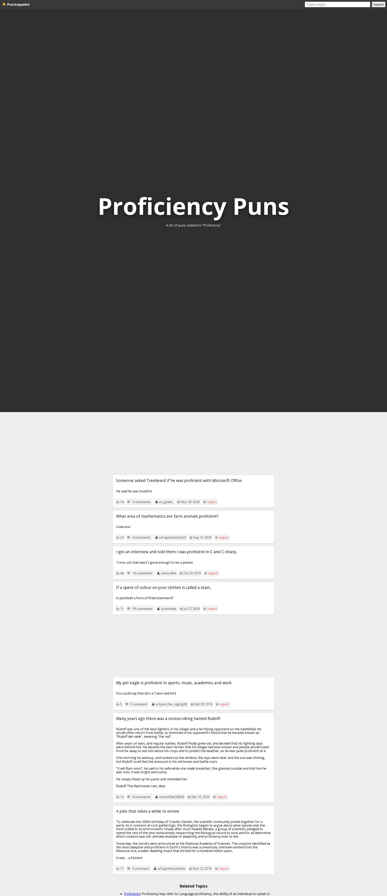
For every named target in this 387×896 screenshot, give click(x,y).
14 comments (142, 573)
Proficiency (132, 894)
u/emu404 (168, 573)
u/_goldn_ (166, 502)
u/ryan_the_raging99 (171, 704)
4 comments (141, 537)
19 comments (142, 609)
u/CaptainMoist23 (172, 537)
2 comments (141, 502)
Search (378, 4)
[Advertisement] (193, 443)
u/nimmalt (168, 608)
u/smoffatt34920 (171, 797)
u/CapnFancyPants (171, 868)
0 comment (138, 704)
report (212, 502)
